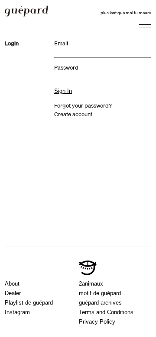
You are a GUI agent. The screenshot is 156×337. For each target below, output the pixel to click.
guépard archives (100, 302)
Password (66, 67)
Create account (73, 114)
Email (61, 43)
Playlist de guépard (29, 302)
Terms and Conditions (106, 312)
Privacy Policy (97, 321)
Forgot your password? (83, 105)
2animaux (91, 283)
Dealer (13, 293)
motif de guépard (100, 293)
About (12, 283)
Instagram (17, 312)
